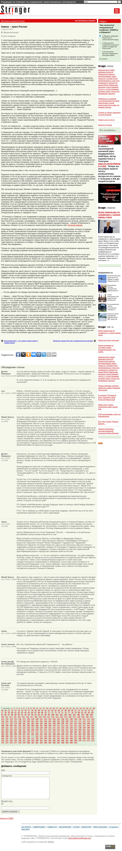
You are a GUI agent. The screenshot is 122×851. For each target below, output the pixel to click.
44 (52, 710)
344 (62, 738)
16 (54, 708)
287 (6, 734)
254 (54, 730)
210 (54, 725)
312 (19, 736)
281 (75, 732)
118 (35, 717)
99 (49, 715)
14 (47, 708)
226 (28, 728)
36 (25, 710)
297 (49, 734)
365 (58, 740)
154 (2, 721)
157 (15, 721)
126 (70, 717)
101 (57, 715)
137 (24, 719)
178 (11, 723)
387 (58, 743)
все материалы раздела (85, 20)
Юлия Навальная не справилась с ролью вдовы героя (109, 214)
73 (55, 713)
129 (82, 717)
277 (58, 732)
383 (41, 743)
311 (15, 736)
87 (9, 715)
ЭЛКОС (51, 842)
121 (48, 717)
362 (45, 740)
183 (32, 723)
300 (62, 734)
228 (37, 728)
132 (2, 719)
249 (32, 730)
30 (5, 710)
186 (45, 723)
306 (88, 734)
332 (11, 738)
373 (92, 740)
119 (40, 717)
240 (88, 728)
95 (35, 715)
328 (88, 736)
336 (28, 738)
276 (54, 732)
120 (44, 717)
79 (75, 713)
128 (78, 717)
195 (84, 723)
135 (15, 719)
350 (88, 738)
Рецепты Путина (105, 125)
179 (15, 723)
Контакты (25, 829)
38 (32, 710)
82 (85, 713)
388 (62, 743)
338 (37, 738)
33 (15, 710)
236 (71, 728)
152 (88, 719)
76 (65, 713)
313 (24, 736)
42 (45, 710)
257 (67, 730)
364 (54, 740)
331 (6, 738)
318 (45, 736)
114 (19, 717)
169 (67, 721)
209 (49, 725)
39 (35, 710)
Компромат (39, 827)
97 (42, 715)
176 (2, 723)
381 (32, 743)
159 (24, 721)
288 (11, 734)
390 (71, 743)
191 (67, 723)
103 (65, 715)
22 (74, 708)
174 (88, 721)
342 (54, 738)
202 (19, 725)
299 (58, 734)
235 (67, 728)
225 (24, 728)
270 (28, 732)
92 (25, 715)
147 (67, 719)
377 (15, 743)
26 (87, 708)
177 (6, 723)
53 (82, 710)
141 (41, 719)
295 (41, 734)
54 (85, 710)
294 (37, 734)
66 (32, 713)
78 (72, 713)
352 (2, 740)
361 (41, 740)
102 (61, 715)
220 (2, 728)
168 (62, 721)
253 (49, 730)
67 (35, 713)
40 (39, 710)
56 (92, 710)
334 (19, 738)
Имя (3, 770)
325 (75, 736)
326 (79, 736)
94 (32, 715)
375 (6, 743)
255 (58, 730)
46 (59, 710)
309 (6, 736)
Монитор (86, 827)
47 (62, 710)
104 (69, 715)
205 (32, 725)
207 (41, 725)
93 (29, 715)
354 (11, 740)
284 (88, 732)
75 (62, 713)
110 (2, 717)
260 (79, 730)
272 (37, 732)
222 (11, 728)
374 (2, 743)
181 (24, 723)
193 (75, 723)
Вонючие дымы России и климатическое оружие (73, 341)
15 (50, 708)
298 (54, 734)
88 (12, 715)
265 (6, 732)
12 (40, 708)
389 (67, 743)
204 (28, 725)
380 (28, 743)
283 (84, 732)
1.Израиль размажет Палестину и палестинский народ (110, 38)
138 (28, 719)
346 (71, 738)
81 (82, 713)
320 (54, 736)
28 (94, 708)
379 (24, 743)
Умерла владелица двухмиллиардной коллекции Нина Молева (108, 431)
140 (37, 719)
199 (6, 725)
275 (49, 732)
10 (34, 708)
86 (5, 715)
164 (45, 721)
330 (2, 738)
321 (58, 736)
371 (84, 740)
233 (58, 728)
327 (84, 736)
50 (72, 710)
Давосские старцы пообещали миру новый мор (108, 407)
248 (28, 730)
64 (25, 713)
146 (62, 719)
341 (49, 738)
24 (80, 708)
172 (79, 721)
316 (36, 736)
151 (84, 719)
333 (15, 738)
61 (15, 713)
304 (79, 734)
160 (28, 721)
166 (54, 721)
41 (42, 710)
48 (65, 710)
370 (79, 740)
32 (12, 710)
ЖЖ (104, 166)
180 (19, 723)
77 (69, 713)
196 (88, 723)
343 (58, 738)
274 (45, 732)
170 (71, 721)
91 (22, 715)
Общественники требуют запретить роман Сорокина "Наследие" (109, 388)
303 (75, 734)
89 (15, 715)
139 (32, 719)
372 (88, 740)
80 (79, 713)
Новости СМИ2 (6, 818)
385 (49, 743)
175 (92, 721)
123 (57, 717)
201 (15, 725)
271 (32, 732)
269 (24, 732)
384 (45, 743)
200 (11, 725)
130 (87, 717)
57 (2, 713)
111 (6, 717)
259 (75, 730)
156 (11, 721)
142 (45, 719)
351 (92, 738)
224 (19, 728)
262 (88, 730)
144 (54, 719)
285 (92, 732)
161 (32, 721)
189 (58, 723)
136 (19, 719)
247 (24, 730)
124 (61, 717)
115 (23, 717)
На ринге (26, 827)
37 (29, 710)
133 (6, 719)
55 (89, 710)
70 (45, 713)
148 (71, 719)
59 (9, 713)
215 (75, 725)
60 (12, 713)
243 (6, 730)
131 (91, 717)
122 (52, 717)
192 (71, 723)
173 (84, 721)
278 (62, 732)
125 (65, 717)
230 (45, 728)
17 (57, 708)
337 (32, 738)
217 (84, 725)
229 (41, 728)
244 (11, 730)
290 (19, 734)
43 (49, 710)
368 (71, 740)
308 (2, 736)
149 (75, 719)
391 (75, 743)
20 (67, 708)
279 (67, 732)
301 (67, 734)
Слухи (76, 827)
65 (29, 713)
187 (49, 723)
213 (66, 725)
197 (92, 723)
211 (58, 725)
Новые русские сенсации (108, 340)
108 (87, 715)
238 (79, 728)
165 (49, 721)
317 (41, 736)
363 (49, 740)
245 (15, 730)
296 (45, 734)
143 (49, 719)
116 (27, 717)
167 (58, 721)
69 (42, 713)
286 (2, 734)
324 (71, 736)
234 (62, 728)
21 (70, 708)
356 (19, 740)
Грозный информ (74, 225)
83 (89, 713)
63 (22, 713)
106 (78, 715)
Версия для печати (11, 32)
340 (45, 738)
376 (11, 743)
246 (19, 730)
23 (77, 708)
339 (41, 738)
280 (71, 732)
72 (52, 713)
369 (75, 740)
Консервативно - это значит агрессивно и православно (21, 342)
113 (15, 717)
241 (92, 728)
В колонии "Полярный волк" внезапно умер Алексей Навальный (107, 397)
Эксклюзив (65, 827)
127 (74, 717)
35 (22, 710)
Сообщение (6, 776)
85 (2, 715)
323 (66, 736)
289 (15, 734)
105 (74, 715)
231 (49, 728)
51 (75, 710)
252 (45, 730)
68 (39, 713)
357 (24, 740)
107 (82, 715)
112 (10, 717)
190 (62, 723)
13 (44, 708)
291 (24, 734)
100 (52, 715)
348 (79, 738)
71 (49, 713)
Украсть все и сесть (106, 120)
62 (19, 713)
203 (24, 725)
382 (37, 743)
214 (71, 725)
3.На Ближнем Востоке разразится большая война (110, 53)
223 (15, 728)
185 (41, 723)
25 (84, 708)
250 (37, 730)
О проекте (113, 827)
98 (45, 715)
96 (39, 715)
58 (5, 713)
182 (28, 723)
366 (62, 740)
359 (32, 740)
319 (49, 736)
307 (92, 734)
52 (79, 710)
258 (71, 730)
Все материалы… (108, 130)
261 (84, 730)
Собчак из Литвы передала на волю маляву (109, 113)
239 (84, 728)
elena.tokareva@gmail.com (79, 838)
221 (6, 728)
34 (19, 710)
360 (37, 740)
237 (75, 728)
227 (32, 728)
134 (11, 719)
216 (79, 725)
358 (28, 740)
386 (54, 743)
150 (79, 719)
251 (41, 730)
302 (71, 734)
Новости (52, 827)
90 (19, 715)
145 (58, 719)
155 (6, 721)
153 (92, 719)
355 (15, 740)
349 (84, 738)
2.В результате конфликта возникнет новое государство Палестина (110, 45)
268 (19, 732)
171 (75, 721)
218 (88, 725)
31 (9, 710)
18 (60, 708)
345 (67, 738)
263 (92, 730)
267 (15, 732)
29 (2, 710)
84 (92, 713)
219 (92, 725)
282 (79, 732)
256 (62, 730)
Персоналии (100, 827)
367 (67, 740)
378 (19, 743)
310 (11, 736)
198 (2, 725)
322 (62, 736)
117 (31, 717)
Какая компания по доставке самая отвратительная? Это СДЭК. (107, 348)
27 (90, 708)
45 (55, 710)
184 (37, 723)
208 (45, 725)
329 (92, 736)
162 (37, 721)
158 (19, 721)
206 (37, 725)
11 (37, 708)
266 (11, 732)
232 (54, 728)
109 (91, 715)
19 (64, 708)
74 (59, 713)
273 (41, 732)
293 (32, 734)
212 (62, 725)
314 (28, 736)
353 (6, 740)
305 (84, 734)
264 (2, 732)
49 (69, 710)
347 (75, 738)
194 (79, 723)
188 (54, 723)
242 (2, 730)
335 (24, 738)
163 (41, 721)
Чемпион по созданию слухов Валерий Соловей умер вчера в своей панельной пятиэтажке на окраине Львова (108, 103)
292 (28, 734)
